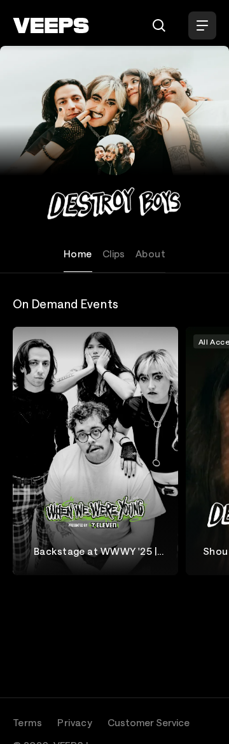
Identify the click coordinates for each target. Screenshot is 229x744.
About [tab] (150, 253)
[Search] (159, 25)
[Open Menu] (202, 25)
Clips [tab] (113, 253)
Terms (27, 722)
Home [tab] (78, 253)
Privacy (74, 722)
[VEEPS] (51, 25)
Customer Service (149, 722)
